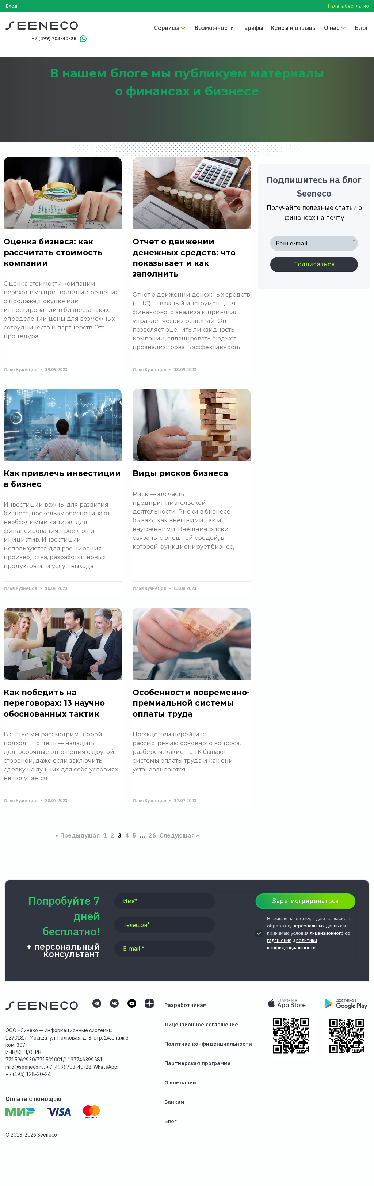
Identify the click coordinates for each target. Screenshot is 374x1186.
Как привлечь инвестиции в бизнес (62, 478)
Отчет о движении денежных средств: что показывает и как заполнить (184, 257)
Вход (11, 6)
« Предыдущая (78, 835)
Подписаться (314, 264)
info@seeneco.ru (24, 1067)
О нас (331, 27)
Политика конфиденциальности (208, 1043)
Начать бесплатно (348, 6)
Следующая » (179, 835)
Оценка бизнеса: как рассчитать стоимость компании (53, 252)
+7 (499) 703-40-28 (53, 38)
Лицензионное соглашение (201, 1024)
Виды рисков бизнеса (180, 473)
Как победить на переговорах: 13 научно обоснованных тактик (54, 703)
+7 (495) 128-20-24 (28, 1074)
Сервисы (166, 27)
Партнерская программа (197, 1063)
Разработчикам (185, 1005)
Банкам (174, 1101)
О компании (180, 1082)
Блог (362, 27)
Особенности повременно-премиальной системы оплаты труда (191, 703)
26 (152, 834)
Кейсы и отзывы (294, 27)
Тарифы (252, 27)
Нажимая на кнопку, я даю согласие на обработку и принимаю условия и (310, 933)
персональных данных (317, 926)
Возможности (214, 27)
